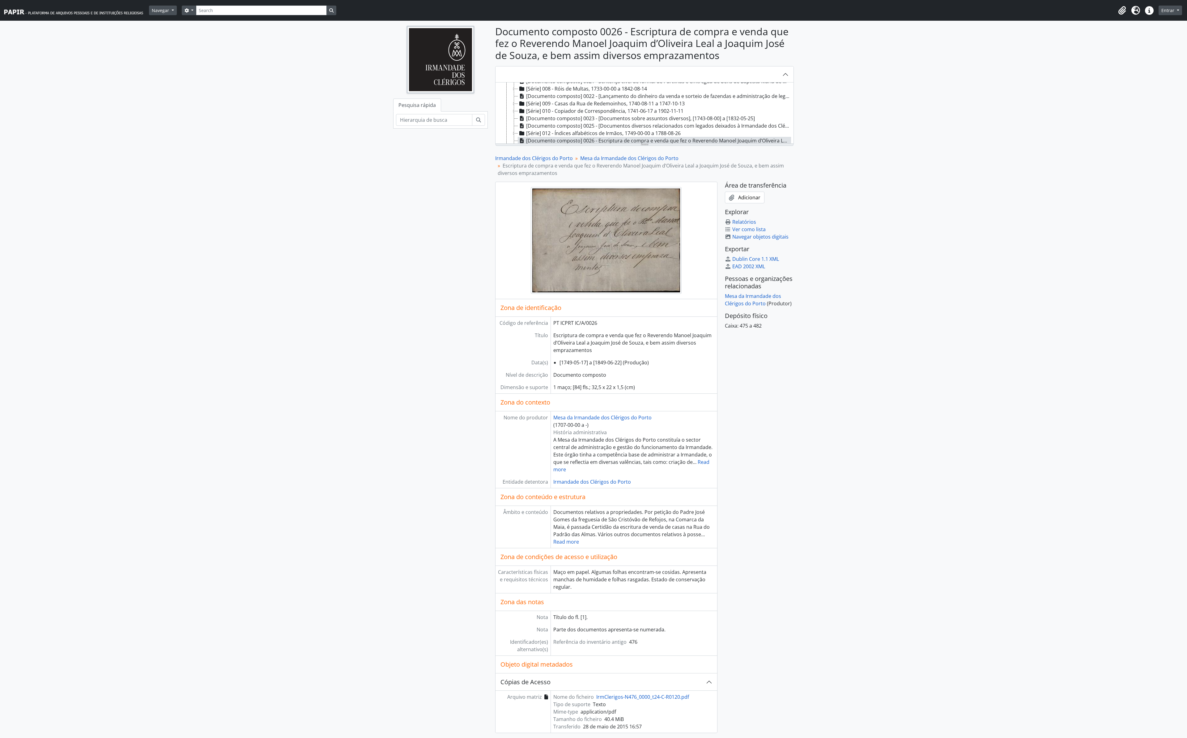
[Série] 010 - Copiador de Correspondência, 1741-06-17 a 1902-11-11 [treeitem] (604, 111)
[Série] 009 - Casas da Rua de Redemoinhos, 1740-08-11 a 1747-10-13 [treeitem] (605, 103)
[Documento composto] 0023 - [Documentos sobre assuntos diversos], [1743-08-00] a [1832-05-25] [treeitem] (640, 118)
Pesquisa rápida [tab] (417, 105)
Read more (566, 541)
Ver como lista (749, 229)
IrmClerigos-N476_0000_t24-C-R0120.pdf (642, 696)
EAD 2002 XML (748, 266)
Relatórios (744, 221)
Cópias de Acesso (525, 682)
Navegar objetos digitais (760, 236)
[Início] (76, 10)
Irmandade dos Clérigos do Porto (534, 158)
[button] (1122, 10)
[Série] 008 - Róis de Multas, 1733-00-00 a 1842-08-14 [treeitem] (586, 88)
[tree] (644, 113)
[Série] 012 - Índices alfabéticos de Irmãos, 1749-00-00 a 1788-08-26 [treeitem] (603, 133)
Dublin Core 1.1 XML (755, 259)
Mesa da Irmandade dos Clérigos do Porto (629, 158)
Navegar (161, 10)
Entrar (1168, 10)
